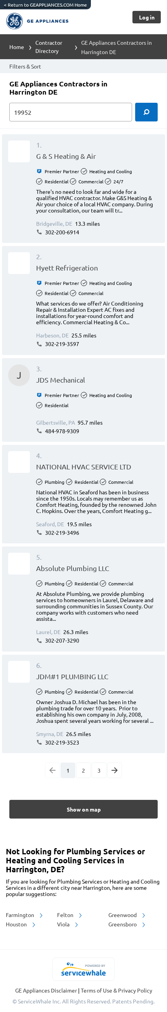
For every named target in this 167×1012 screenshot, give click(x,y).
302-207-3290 (61, 640)
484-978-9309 (61, 430)
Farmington (20, 914)
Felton (66, 914)
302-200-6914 (61, 231)
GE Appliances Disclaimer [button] (46, 990)
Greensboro (123, 924)
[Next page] (114, 770)
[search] (146, 112)
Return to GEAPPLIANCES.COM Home (45, 5)
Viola (64, 924)
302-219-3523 (61, 742)
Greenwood (123, 914)
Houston (17, 924)
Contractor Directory (48, 46)
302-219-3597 (61, 343)
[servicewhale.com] (84, 969)
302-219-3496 (61, 532)
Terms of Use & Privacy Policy (116, 990)
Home (16, 46)
